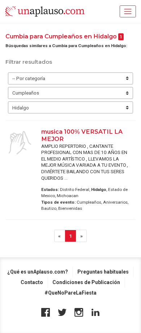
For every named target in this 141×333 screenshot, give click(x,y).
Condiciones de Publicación (86, 282)
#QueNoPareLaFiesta (70, 293)
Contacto (32, 282)
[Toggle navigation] (128, 11)
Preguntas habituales (103, 272)
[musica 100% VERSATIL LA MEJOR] (19, 142)
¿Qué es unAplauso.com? (37, 272)
